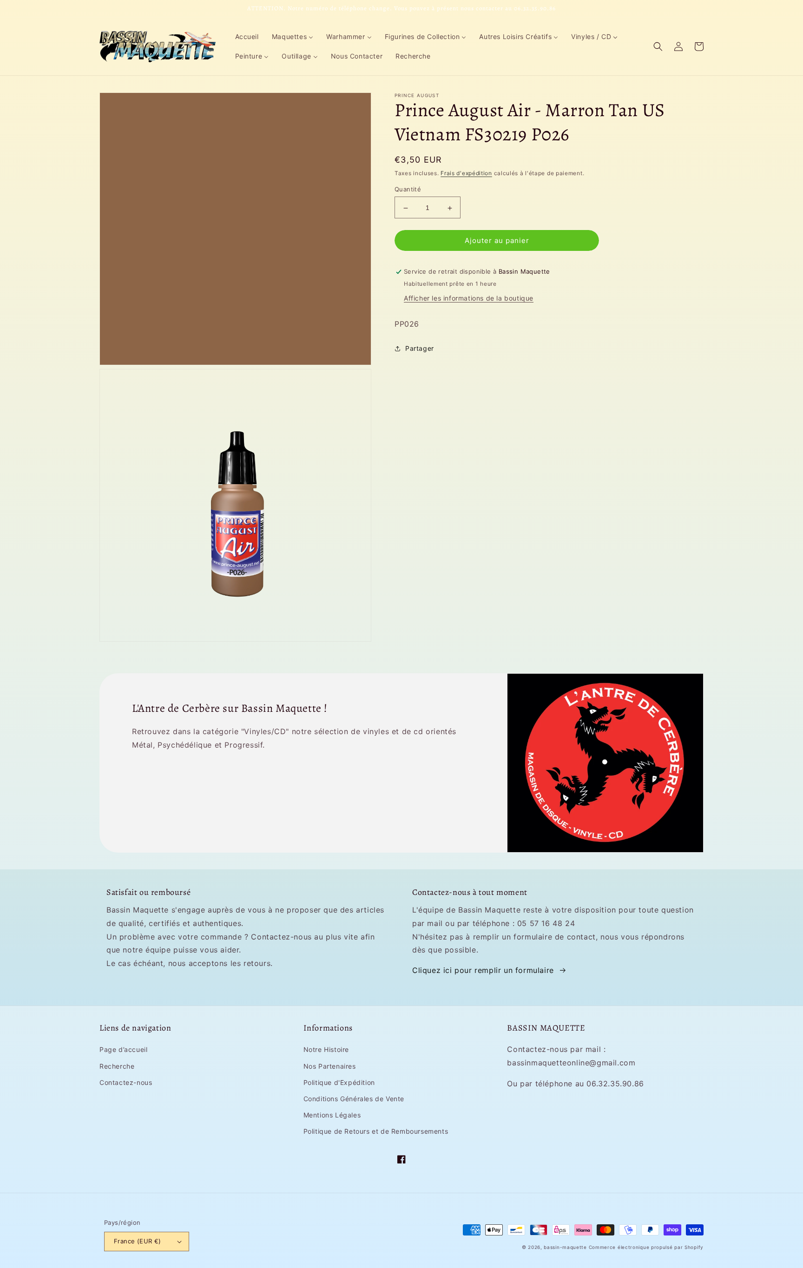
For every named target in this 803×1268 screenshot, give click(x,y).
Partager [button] (419, 349)
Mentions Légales (332, 1115)
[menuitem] (247, 36)
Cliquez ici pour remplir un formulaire (483, 970)
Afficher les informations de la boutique (468, 298)
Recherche (116, 1066)
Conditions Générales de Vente (353, 1099)
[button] (658, 46)
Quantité (408, 189)
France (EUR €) (137, 1241)
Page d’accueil (123, 1049)
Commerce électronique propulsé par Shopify (646, 1247)
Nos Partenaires (329, 1066)
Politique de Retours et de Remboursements (375, 1131)
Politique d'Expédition (339, 1082)
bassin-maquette (565, 1247)
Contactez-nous (125, 1082)
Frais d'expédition (466, 173)
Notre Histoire (326, 1049)
